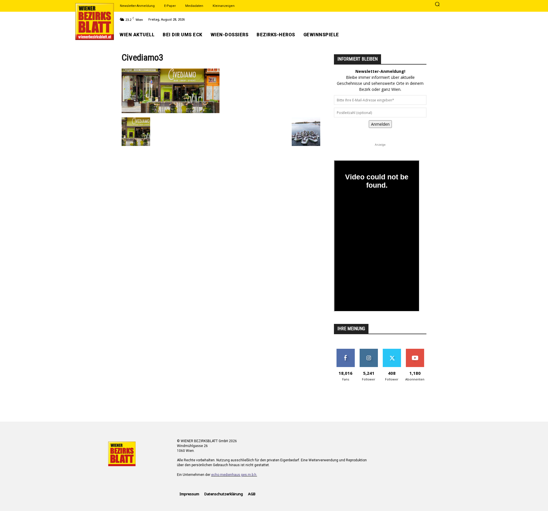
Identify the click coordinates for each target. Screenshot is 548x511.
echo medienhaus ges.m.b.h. (234, 475)
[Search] (437, 4)
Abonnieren (415, 351)
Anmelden (380, 124)
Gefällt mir (345, 351)
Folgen (368, 351)
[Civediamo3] (170, 111)
